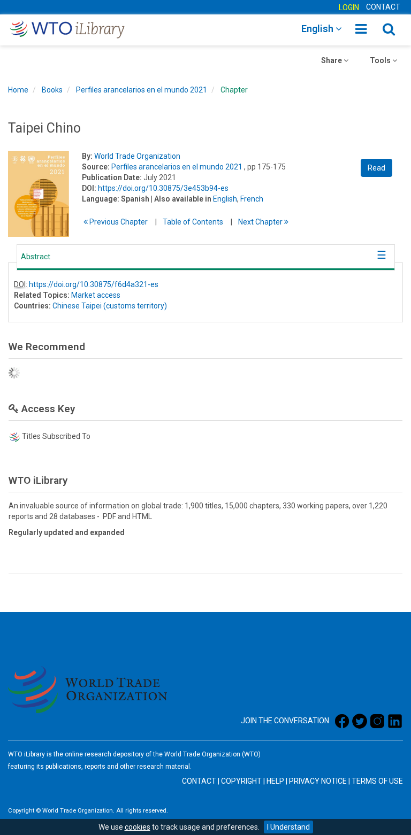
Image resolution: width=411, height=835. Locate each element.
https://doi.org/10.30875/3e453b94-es (163, 188)
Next (261, 222)
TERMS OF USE (377, 781)
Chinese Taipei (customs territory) (109, 305)
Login (349, 7)
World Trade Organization (137, 156)
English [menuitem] (318, 28)
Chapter (234, 90)
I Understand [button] (288, 827)
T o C (193, 222)
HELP (275, 781)
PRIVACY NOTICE (318, 781)
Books (52, 90)
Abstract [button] (35, 256)
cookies (137, 827)
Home (18, 90)
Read (376, 168)
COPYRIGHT (241, 781)
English (225, 199)
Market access (95, 295)
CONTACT (383, 7)
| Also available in (181, 199)
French (251, 199)
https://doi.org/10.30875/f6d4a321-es (93, 284)
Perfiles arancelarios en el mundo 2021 (141, 90)
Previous (118, 222)
